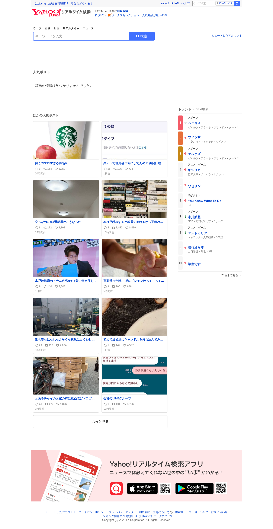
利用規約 (144, 512)
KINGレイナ (226, 3)
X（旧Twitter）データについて (154, 516)
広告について (161, 512)
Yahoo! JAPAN (170, 3)
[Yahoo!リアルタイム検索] (62, 10)
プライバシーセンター (122, 512)
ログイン (100, 15)
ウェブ (37, 28)
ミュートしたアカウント (227, 35)
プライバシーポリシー (92, 512)
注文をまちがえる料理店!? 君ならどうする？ (64, 3)
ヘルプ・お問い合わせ (214, 512)
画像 (47, 28)
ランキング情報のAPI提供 (116, 516)
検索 (143, 36)
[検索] (237, 3)
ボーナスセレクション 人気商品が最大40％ (139, 15)
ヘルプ (186, 3)
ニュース (88, 28)
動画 (56, 28)
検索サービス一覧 (186, 512)
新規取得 (122, 11)
